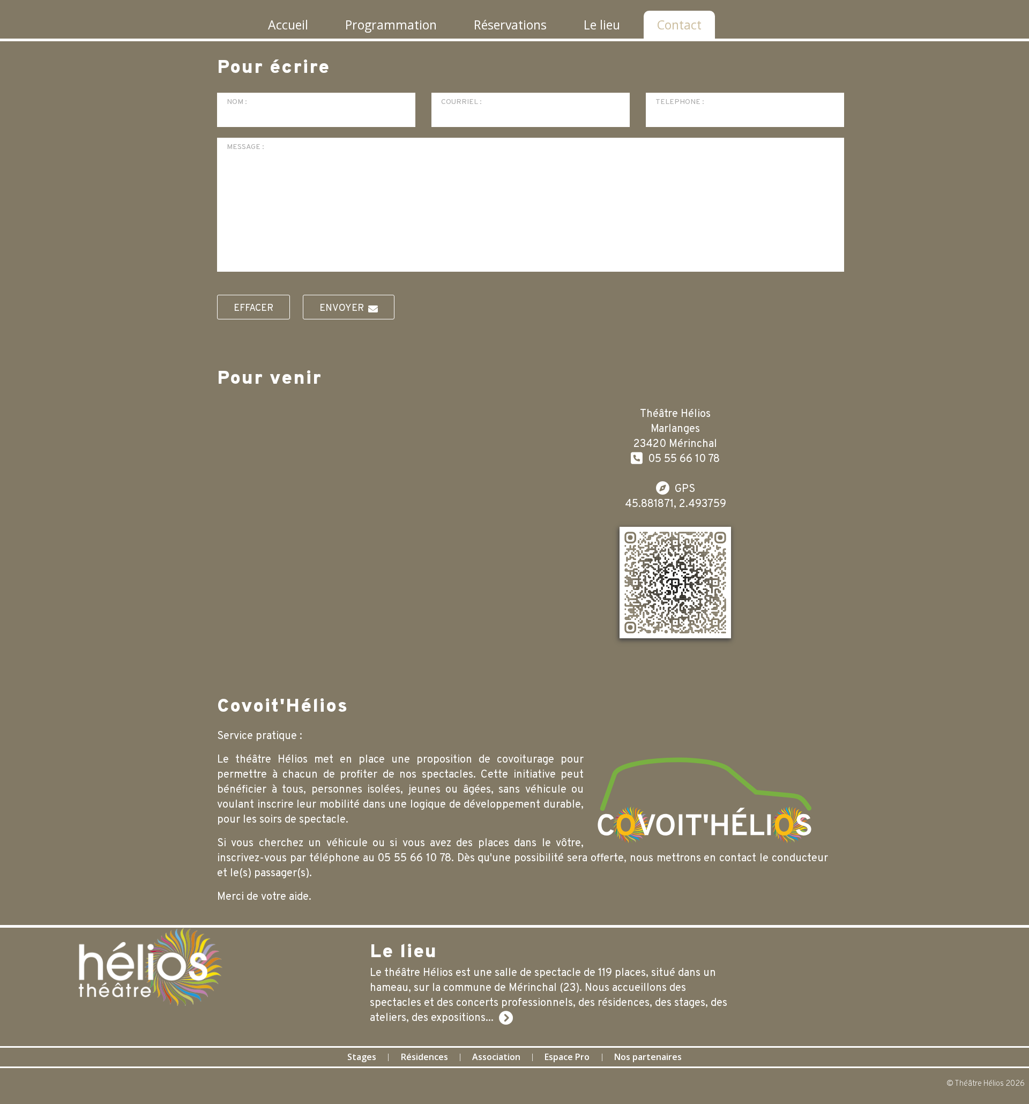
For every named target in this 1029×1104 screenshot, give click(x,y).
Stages (361, 1057)
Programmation (391, 24)
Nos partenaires (648, 1057)
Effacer (253, 308)
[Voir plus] (506, 1018)
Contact (679, 24)
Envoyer (343, 308)
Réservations (510, 24)
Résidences (424, 1057)
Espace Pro (567, 1057)
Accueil (288, 24)
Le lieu (602, 24)
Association (496, 1057)
